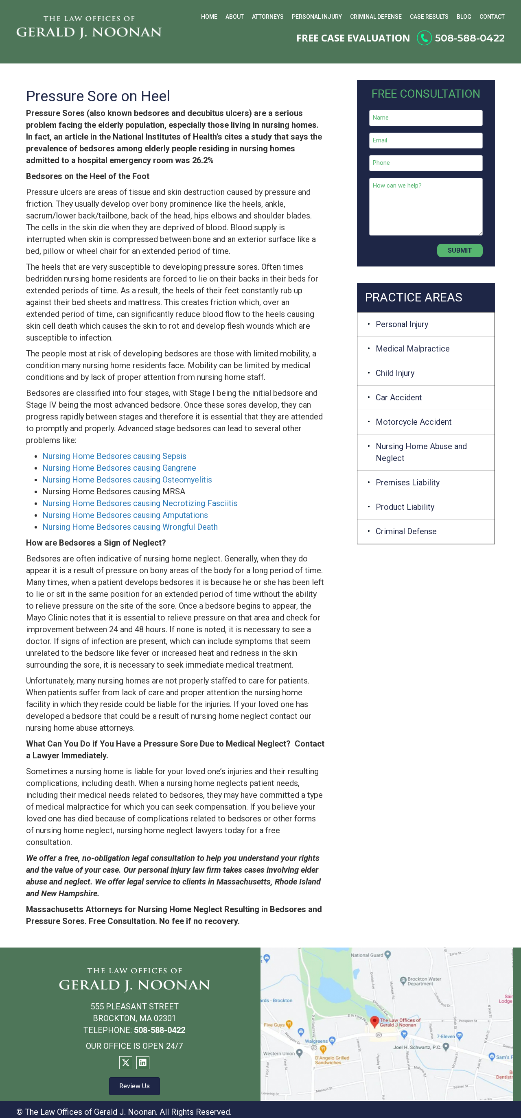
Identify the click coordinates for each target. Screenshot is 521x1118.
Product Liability (405, 507)
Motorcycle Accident (414, 422)
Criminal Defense (406, 531)
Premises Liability (408, 482)
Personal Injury (402, 324)
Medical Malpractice (413, 349)
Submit (460, 250)
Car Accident (399, 397)
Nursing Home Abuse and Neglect (421, 452)
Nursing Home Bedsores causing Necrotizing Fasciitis (140, 503)
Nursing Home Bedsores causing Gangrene (119, 468)
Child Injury (395, 373)
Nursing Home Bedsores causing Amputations (125, 515)
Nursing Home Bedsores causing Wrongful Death (130, 527)
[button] (126, 1063)
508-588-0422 (470, 38)
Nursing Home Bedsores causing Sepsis (114, 456)
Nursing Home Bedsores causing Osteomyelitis (127, 480)
